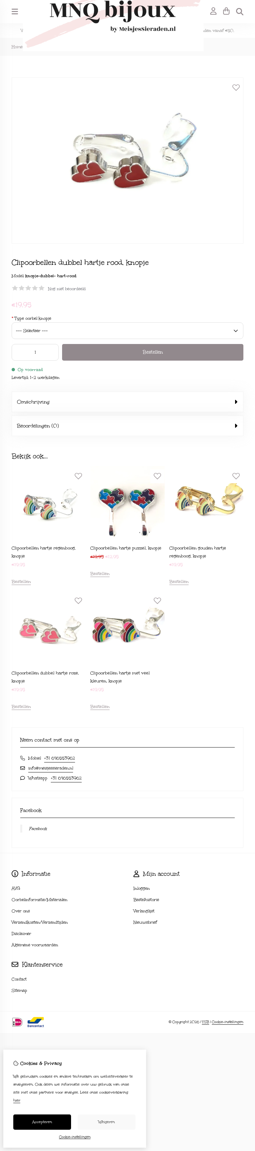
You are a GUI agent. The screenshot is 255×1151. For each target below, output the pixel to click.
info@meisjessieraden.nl (50, 768)
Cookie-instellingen (227, 1022)
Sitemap (19, 990)
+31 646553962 (59, 758)
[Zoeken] (239, 11)
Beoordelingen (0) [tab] (38, 425)
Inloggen (141, 888)
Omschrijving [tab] (33, 402)
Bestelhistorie (146, 899)
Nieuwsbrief (145, 922)
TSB (205, 1022)
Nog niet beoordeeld (67, 288)
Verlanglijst (143, 911)
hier (16, 1100)
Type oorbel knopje (31, 318)
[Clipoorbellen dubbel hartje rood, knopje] (127, 242)
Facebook (38, 828)
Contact (19, 979)
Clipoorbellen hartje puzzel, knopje (125, 548)
